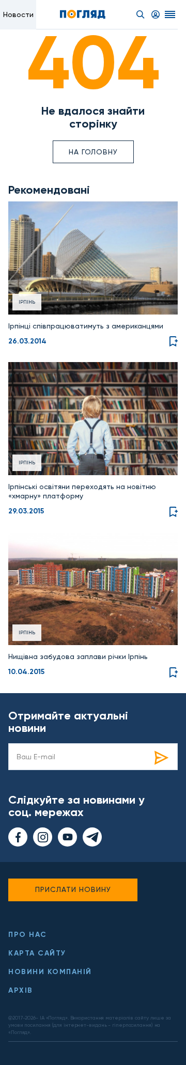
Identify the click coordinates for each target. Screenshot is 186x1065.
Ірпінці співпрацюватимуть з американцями (85, 326)
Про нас (27, 934)
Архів (20, 990)
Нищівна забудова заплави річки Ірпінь (78, 656)
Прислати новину (73, 889)
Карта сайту (37, 953)
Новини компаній (50, 971)
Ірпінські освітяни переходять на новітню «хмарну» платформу (82, 491)
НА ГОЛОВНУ (93, 152)
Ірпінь (27, 302)
